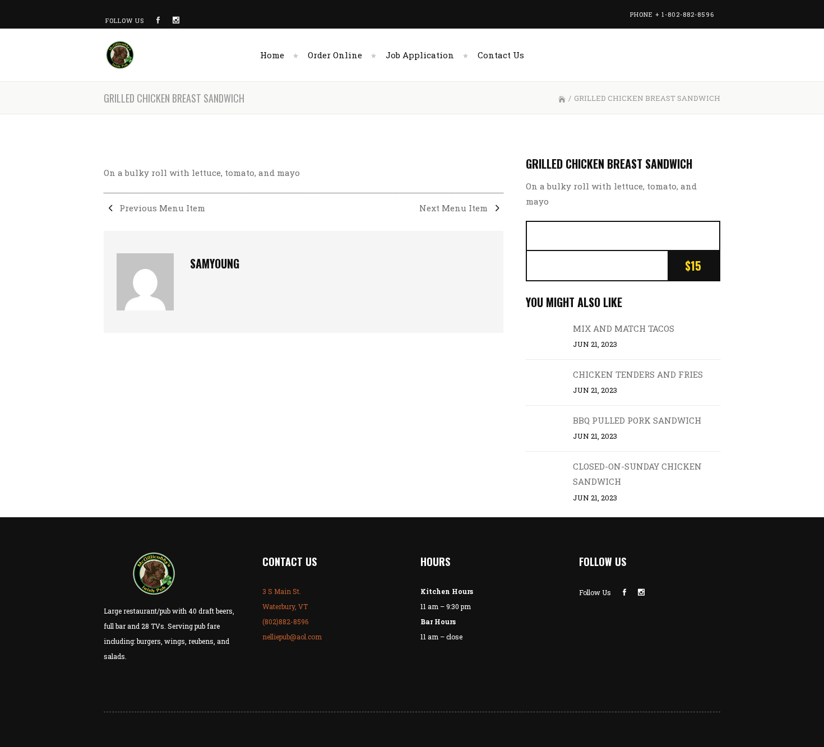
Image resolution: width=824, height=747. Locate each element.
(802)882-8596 (285, 621)
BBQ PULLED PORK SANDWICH (637, 420)
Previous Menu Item (161, 208)
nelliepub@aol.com (292, 636)
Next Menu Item (454, 208)
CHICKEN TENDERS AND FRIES (638, 374)
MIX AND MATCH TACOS (623, 328)
